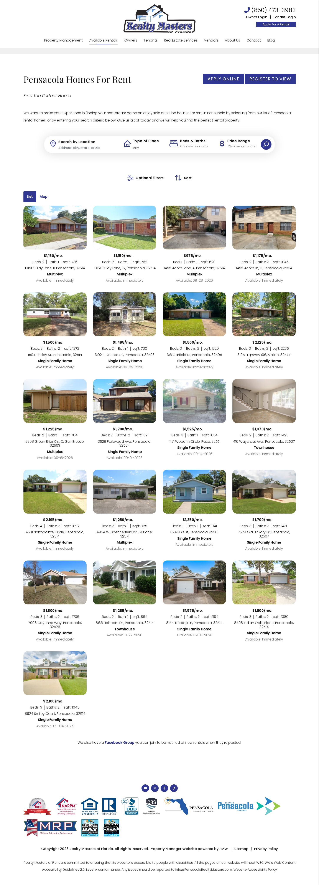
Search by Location (76, 142)
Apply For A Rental (276, 24)
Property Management (63, 40)
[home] (159, 18)
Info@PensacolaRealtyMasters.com (203, 869)
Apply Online (223, 79)
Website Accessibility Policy (255, 869)
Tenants (151, 40)
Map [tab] (44, 196)
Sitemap (240, 848)
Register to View (270, 79)
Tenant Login (284, 17)
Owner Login (256, 17)
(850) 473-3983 (274, 10)
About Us (232, 40)
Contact (254, 40)
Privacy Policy (266, 848)
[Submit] (266, 144)
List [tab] (30, 196)
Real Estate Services (180, 40)
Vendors (211, 40)
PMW (223, 848)
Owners (130, 40)
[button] (145, 788)
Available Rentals (103, 40)
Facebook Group (119, 742)
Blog (271, 40)
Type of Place (146, 141)
